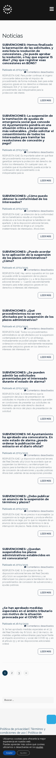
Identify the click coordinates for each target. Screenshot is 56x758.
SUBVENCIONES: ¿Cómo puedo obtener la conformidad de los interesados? (25, 199)
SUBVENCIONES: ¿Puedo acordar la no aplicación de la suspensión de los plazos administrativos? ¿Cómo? (26, 256)
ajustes (39, 747)
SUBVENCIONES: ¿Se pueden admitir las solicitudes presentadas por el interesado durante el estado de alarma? (24, 377)
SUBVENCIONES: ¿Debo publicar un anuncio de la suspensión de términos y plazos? (25, 499)
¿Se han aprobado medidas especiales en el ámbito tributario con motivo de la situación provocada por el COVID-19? (27, 612)
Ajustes (23, 753)
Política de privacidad (14, 729)
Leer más (45, 100)
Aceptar (9, 753)
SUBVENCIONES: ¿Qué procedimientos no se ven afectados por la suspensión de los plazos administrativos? (28, 315)
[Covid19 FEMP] (7, 9)
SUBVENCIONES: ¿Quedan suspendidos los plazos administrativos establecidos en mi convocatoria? (26, 553)
